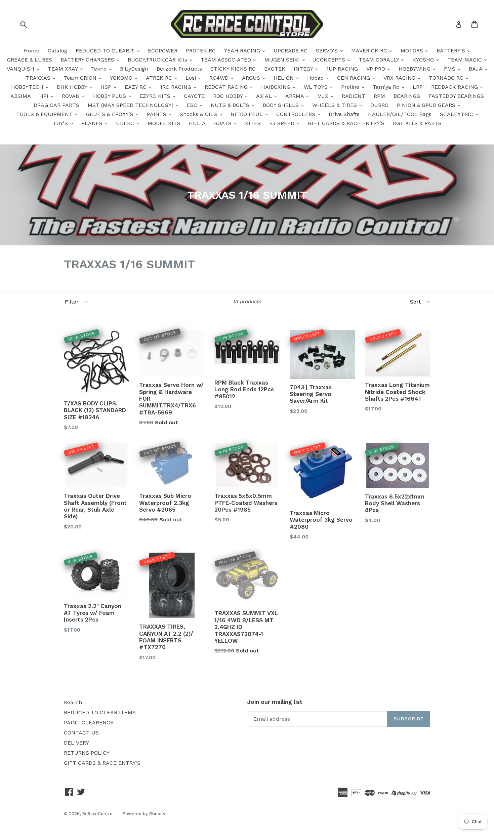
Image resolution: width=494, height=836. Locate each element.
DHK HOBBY (73, 87)
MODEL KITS (164, 123)
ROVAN (71, 96)
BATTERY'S (452, 50)
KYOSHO (424, 59)
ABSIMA (20, 96)
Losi (192, 78)
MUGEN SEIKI (282, 59)
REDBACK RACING (455, 87)
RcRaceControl (98, 813)
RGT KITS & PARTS (417, 123)
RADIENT (353, 96)
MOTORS (413, 50)
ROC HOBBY (228, 96)
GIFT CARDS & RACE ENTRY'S (346, 123)
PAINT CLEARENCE (89, 722)
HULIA (197, 123)
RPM (379, 96)
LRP (418, 87)
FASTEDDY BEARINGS (456, 96)
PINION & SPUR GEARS (427, 105)
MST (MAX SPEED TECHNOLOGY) (131, 105)
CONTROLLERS (296, 114)
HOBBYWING (415, 69)
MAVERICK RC (370, 50)
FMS (450, 69)
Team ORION (81, 78)
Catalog (57, 50)
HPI (44, 96)
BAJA (476, 69)
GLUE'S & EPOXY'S (110, 114)
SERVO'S (327, 50)
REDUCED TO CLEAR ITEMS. (100, 712)
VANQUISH (21, 69)
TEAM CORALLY (380, 59)
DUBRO (379, 105)
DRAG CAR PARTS (56, 105)
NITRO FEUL (247, 114)
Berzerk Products (179, 69)
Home (31, 50)
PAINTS (157, 114)
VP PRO (376, 69)
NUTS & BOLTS (231, 105)
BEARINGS (407, 96)
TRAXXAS (39, 78)
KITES (253, 123)
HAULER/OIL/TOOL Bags (399, 114)
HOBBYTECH (28, 87)
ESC (193, 105)
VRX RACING (400, 78)
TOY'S (61, 123)
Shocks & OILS (199, 114)
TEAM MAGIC (465, 59)
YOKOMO (122, 78)
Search (73, 702)
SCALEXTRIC (457, 114)
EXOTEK (274, 69)
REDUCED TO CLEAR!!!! (106, 50)
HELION (284, 78)
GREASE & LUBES (29, 59)
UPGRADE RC (290, 50)
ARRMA (295, 96)
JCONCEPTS (330, 59)
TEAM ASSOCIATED (227, 59)
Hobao (316, 78)
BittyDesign (134, 69)
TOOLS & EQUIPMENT (45, 114)
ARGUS (252, 78)
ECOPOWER (162, 50)
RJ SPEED (282, 123)
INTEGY (304, 69)
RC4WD (219, 78)
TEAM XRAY (63, 69)
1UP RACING (342, 69)
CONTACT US (81, 732)
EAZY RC (136, 87)
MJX (323, 96)
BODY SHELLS (281, 105)
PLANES (92, 123)
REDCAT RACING (227, 87)
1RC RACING (176, 87)
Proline (351, 87)
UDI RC (126, 123)
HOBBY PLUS (110, 96)
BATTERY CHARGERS (88, 59)
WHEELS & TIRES (335, 105)
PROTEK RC (201, 50)
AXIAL (265, 96)
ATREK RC (160, 78)
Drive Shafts (344, 114)
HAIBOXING (276, 87)
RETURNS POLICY (87, 753)
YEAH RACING (243, 50)
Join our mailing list (274, 702)
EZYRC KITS (155, 96)
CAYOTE (194, 96)
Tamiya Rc (387, 87)
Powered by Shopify (143, 813)
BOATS (223, 123)
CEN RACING (354, 78)
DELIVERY (76, 743)
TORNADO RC (447, 78)
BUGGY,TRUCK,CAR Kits (158, 59)
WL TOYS (316, 87)
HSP (106, 87)
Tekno (99, 69)
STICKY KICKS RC (233, 69)
